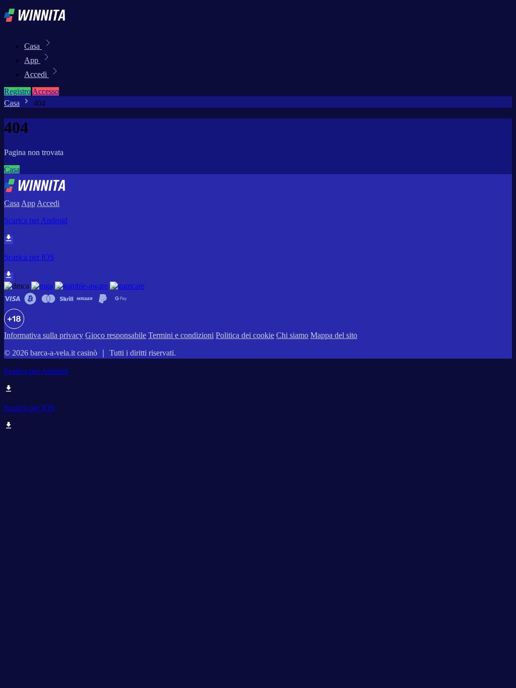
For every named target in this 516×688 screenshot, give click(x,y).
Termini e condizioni (181, 335)
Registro (17, 91)
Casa (33, 46)
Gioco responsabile (115, 335)
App (32, 60)
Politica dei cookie (245, 335)
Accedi (36, 74)
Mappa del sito (333, 335)
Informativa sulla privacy (43, 335)
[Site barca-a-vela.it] (38, 24)
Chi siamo (292, 335)
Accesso (45, 91)
